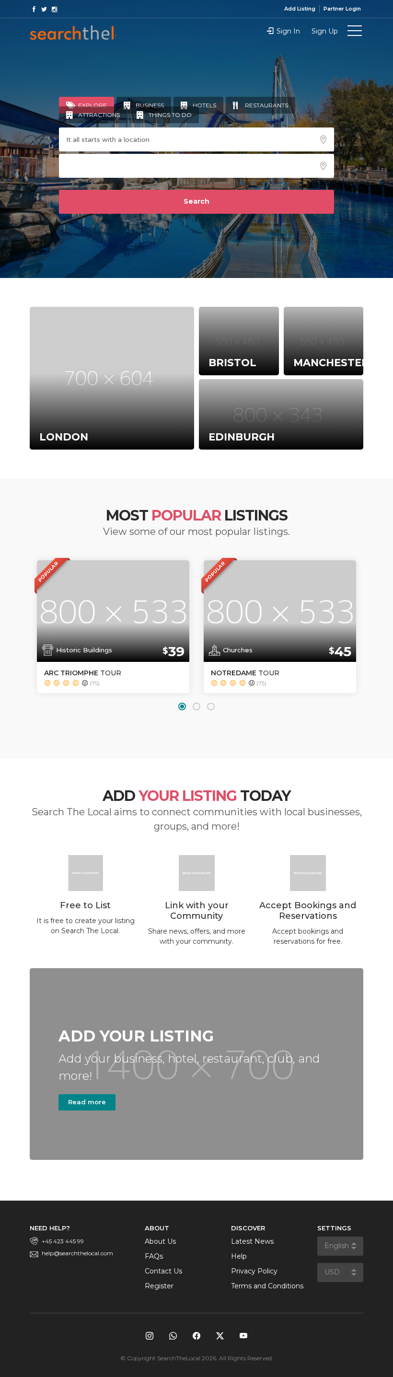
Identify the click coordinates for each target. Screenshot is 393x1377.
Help (239, 1256)
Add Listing (299, 8)
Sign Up (325, 31)
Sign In (288, 31)
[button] (182, 706)
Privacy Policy (254, 1271)
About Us (160, 1241)
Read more (87, 1102)
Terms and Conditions (267, 1286)
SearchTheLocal (73, 32)
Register (159, 1286)
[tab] (86, 105)
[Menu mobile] (354, 32)
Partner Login (342, 8)
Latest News (252, 1241)
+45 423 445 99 (63, 1241)
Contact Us (163, 1271)
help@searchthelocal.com (77, 1253)
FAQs (154, 1256)
